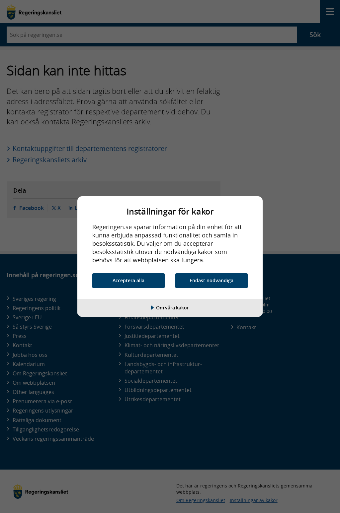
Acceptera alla (128, 280)
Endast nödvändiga (211, 280)
